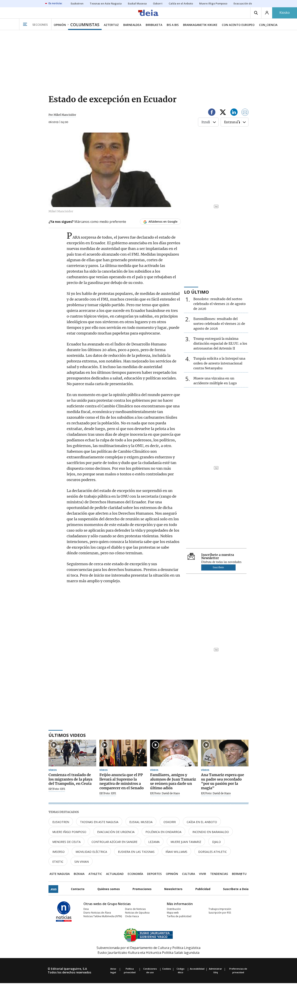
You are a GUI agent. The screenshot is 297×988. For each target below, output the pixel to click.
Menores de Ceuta (66, 842)
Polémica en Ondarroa (163, 832)
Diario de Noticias (135, 909)
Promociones (142, 889)
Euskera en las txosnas (136, 852)
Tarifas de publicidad (179, 916)
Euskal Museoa (141, 822)
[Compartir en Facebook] (211, 112)
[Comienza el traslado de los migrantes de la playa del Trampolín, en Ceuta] (72, 753)
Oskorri (169, 822)
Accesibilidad (197, 968)
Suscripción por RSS (220, 912)
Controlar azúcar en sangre (114, 842)
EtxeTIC (57, 862)
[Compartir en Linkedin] (234, 112)
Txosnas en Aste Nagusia (99, 822)
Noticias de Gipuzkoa (137, 912)
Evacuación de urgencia (116, 832)
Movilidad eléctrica (91, 852)
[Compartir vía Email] (245, 112)
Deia (86, 909)
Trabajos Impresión (220, 909)
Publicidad (202, 889)
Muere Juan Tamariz (186, 842)
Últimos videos (67, 735)
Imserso (58, 852)
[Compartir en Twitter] (222, 112)
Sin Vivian (81, 862)
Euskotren (60, 822)
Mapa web (173, 912)
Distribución (174, 909)
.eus (53, 889)
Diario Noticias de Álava (97, 912)
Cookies (166, 968)
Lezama (154, 842)
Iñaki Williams (176, 852)
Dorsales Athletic (212, 852)
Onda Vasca (132, 916)
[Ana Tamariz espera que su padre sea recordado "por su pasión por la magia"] (225, 753)
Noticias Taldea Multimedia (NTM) (102, 916)
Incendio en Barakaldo (210, 832)
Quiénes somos (108, 889)
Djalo (216, 842)
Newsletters (173, 889)
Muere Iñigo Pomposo (69, 832)
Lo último (196, 292)
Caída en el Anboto (202, 822)
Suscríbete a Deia (236, 889)
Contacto (77, 889)
